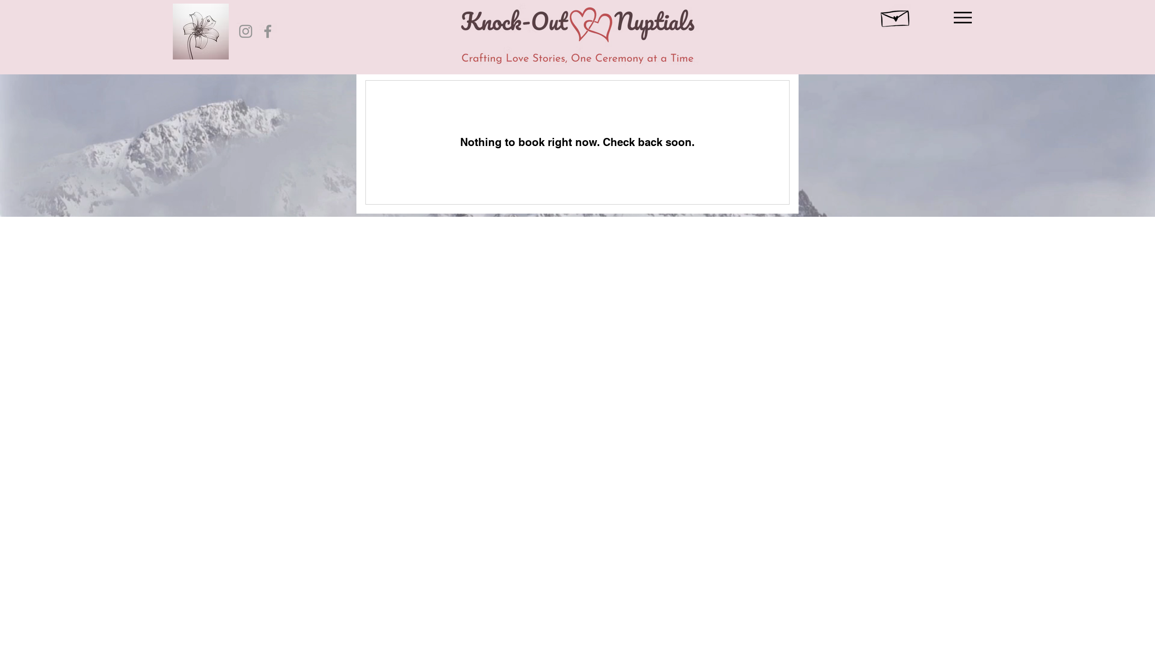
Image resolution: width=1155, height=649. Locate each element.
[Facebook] (268, 31)
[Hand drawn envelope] (896, 16)
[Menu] (960, 17)
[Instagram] (245, 31)
